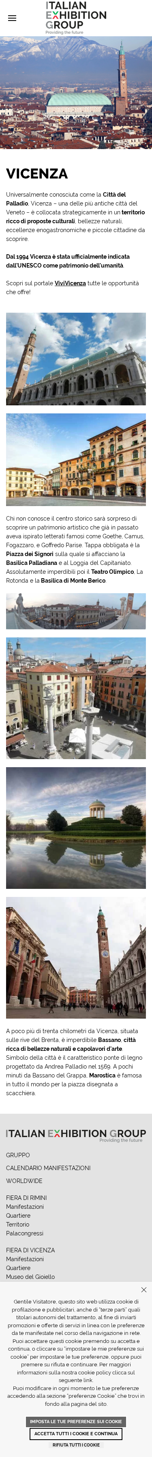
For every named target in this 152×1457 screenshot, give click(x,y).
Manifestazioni (25, 1207)
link (87, 1380)
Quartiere (18, 1215)
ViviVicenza (70, 283)
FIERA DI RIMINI (26, 1198)
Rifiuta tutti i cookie (76, 1445)
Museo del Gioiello (30, 1277)
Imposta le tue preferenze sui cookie (76, 1421)
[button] (12, 18)
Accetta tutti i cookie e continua (76, 1433)
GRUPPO (18, 1155)
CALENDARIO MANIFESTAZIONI (48, 1168)
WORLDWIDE (24, 1181)
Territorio (17, 1224)
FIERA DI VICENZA (30, 1250)
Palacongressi (24, 1233)
